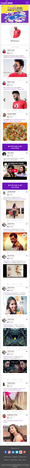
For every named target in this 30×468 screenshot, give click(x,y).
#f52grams (6, 121)
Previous (4, 100)
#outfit (12, 199)
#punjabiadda (13, 89)
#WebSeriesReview (8, 356)
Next (25, 100)
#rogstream (16, 420)
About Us (6, 460)
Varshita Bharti (11, 191)
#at (20, 87)
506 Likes (10, 155)
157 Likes (10, 53)
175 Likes (10, 116)
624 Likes (10, 354)
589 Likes (10, 290)
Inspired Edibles (11, 114)
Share (21, 78)
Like (9, 78)
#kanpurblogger (18, 121)
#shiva (15, 57)
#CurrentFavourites (8, 293)
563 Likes (10, 258)
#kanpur (11, 121)
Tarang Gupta (11, 383)
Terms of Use (22, 456)
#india (9, 390)
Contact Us (15, 456)
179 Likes (10, 85)
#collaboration (20, 89)
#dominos (23, 119)
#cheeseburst (16, 119)
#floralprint (23, 199)
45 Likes (10, 386)
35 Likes (10, 417)
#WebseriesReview (8, 325)
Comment (15, 78)
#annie (21, 420)
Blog (20, 460)
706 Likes (10, 322)
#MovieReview (7, 229)
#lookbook (17, 199)
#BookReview (6, 261)
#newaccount (21, 388)
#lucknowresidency (16, 390)
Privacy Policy (13, 460)
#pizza (11, 119)
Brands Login (7, 456)
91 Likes (10, 194)
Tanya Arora (10, 223)
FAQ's (24, 460)
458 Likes (10, 226)
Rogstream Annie (12, 415)
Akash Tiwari (10, 50)
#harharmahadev (21, 57)
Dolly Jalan (10, 153)
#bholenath (11, 57)
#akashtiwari (6, 89)
